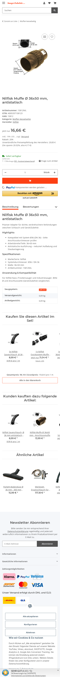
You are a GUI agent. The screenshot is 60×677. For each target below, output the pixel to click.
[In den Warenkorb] (4, 28)
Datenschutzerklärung (18, 531)
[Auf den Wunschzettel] (52, 37)
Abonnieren (47, 543)
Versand (25, 136)
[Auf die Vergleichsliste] (45, 37)
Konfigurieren (30, 624)
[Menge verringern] (5, 172)
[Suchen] (54, 10)
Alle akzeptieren (30, 616)
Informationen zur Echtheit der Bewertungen (28, 675)
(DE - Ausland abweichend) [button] (24, 161)
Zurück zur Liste (10, 21)
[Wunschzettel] (49, 3)
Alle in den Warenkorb (30, 380)
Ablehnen (30, 632)
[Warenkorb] (55, 3)
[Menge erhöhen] (54, 172)
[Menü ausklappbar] (3, 1)
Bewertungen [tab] (31, 206)
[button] (44, 3)
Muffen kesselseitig (22, 119)
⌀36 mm (43, 290)
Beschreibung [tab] (10, 206)
